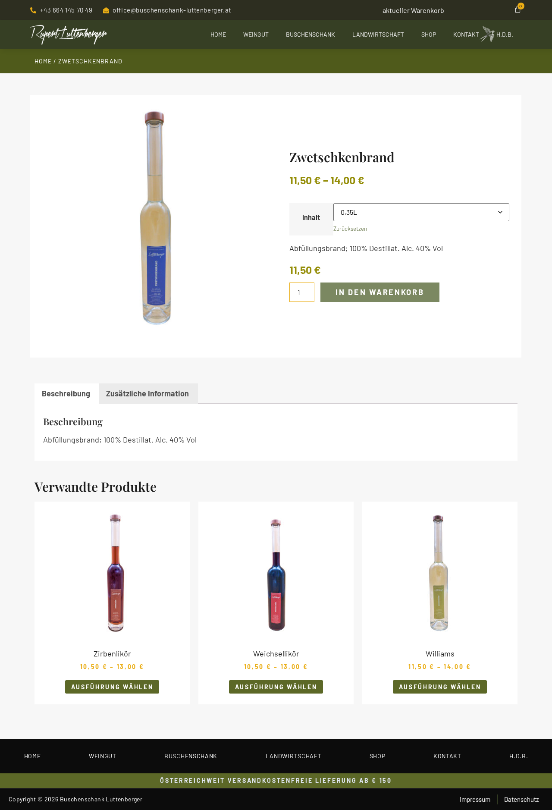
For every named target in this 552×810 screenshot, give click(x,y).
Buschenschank (310, 34)
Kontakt (466, 34)
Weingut (256, 34)
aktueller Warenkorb (413, 10)
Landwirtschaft (378, 34)
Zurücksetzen (350, 228)
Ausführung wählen (112, 687)
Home (218, 34)
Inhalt (311, 217)
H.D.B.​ (504, 34)
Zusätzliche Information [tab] (147, 393)
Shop (428, 34)
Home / (46, 61)
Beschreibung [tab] (66, 393)
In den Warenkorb (380, 292)
